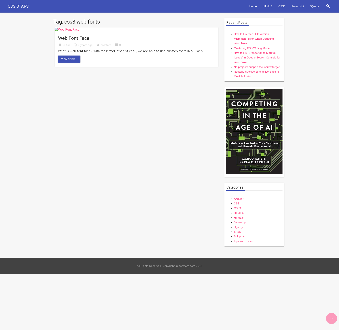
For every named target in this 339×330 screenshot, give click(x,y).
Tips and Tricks (243, 241)
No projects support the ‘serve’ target (257, 66)
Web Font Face (73, 38)
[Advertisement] (117, 301)
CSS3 (281, 6)
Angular (238, 198)
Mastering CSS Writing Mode (252, 48)
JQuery (314, 6)
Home (253, 6)
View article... (69, 59)
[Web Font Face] (67, 29)
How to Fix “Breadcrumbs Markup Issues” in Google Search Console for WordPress (257, 57)
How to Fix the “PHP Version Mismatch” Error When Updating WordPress (254, 38)
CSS (236, 203)
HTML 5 (267, 6)
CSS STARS (18, 6)
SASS (237, 231)
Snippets (239, 236)
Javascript (297, 6)
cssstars (106, 44)
